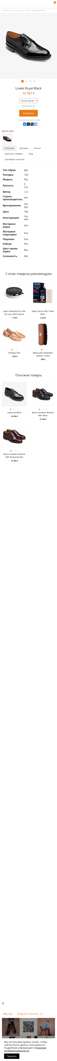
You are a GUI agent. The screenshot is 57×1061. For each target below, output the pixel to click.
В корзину (28, 113)
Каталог (13, 10)
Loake (28, 10)
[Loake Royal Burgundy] (7, 138)
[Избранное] (49, 3)
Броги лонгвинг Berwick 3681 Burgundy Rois (14, 455)
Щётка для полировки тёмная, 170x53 (43, 354)
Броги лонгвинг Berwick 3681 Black (43, 414)
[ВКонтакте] (24, 124)
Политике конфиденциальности (25, 1049)
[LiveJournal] (32, 124)
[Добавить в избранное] (47, 113)
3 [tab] (30, 81)
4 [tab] (34, 81)
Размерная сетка (28, 106)
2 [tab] (26, 81)
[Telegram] (35, 124)
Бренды (21, 10)
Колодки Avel (14, 352)
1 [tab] (22, 81)
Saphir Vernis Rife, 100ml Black (43, 312)
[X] (28, 124)
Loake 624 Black (14, 412)
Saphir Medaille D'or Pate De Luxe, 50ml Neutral (14, 312)
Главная (5, 10)
